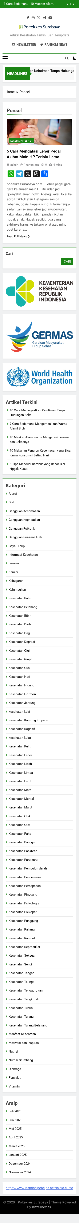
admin (14, 164)
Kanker (13, 572)
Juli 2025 (15, 1111)
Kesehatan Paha (20, 834)
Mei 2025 (15, 1129)
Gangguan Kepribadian (24, 520)
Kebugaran (16, 581)
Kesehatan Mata (20, 790)
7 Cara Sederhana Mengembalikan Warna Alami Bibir (15, 4)
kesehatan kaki (19, 712)
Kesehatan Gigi (19, 651)
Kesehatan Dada (20, 624)
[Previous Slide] (67, 4)
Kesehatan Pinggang (23, 894)
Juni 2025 (15, 1120)
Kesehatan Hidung (21, 685)
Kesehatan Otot (19, 825)
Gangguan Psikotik (22, 528)
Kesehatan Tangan (21, 973)
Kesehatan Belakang (23, 607)
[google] (44, 17)
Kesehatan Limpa (21, 773)
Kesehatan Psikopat (23, 912)
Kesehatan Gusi (20, 668)
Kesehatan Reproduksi (24, 947)
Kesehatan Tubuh (21, 1008)
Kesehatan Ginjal (20, 659)
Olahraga (15, 1069)
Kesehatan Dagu (20, 633)
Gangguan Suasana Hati (25, 537)
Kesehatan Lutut (20, 781)
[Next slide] (73, 4)
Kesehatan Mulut (20, 807)
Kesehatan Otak (20, 816)
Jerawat (14, 563)
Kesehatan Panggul (22, 842)
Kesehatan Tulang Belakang (28, 1025)
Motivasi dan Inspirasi (24, 1043)
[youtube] (50, 17)
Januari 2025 (18, 1155)
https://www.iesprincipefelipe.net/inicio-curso (39, 1188)
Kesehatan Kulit (20, 746)
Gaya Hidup (17, 546)
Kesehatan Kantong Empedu (28, 720)
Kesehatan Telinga (21, 982)
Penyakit (15, 1077)
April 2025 (16, 1137)
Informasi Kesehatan (23, 555)
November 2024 (20, 1172)
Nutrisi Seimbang (21, 1060)
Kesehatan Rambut (22, 938)
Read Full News (17, 236)
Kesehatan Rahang (22, 929)
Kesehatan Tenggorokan (26, 990)
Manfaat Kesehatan (22, 1034)
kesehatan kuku (20, 738)
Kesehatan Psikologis (24, 903)
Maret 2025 (16, 1146)
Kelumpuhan (17, 590)
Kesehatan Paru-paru (23, 860)
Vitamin (14, 1086)
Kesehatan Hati (19, 677)
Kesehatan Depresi (22, 642)
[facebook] (28, 17)
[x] (39, 17)
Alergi (13, 494)
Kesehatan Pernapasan (25, 886)
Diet (11, 502)
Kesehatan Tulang (21, 1016)
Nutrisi (13, 1051)
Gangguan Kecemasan (24, 511)
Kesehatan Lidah (20, 764)
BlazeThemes (41, 1207)
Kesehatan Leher (21, 141)
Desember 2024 (20, 1164)
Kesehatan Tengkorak (24, 999)
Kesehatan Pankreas (23, 851)
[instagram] (33, 17)
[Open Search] (66, 58)
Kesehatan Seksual (22, 955)
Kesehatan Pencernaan (25, 877)
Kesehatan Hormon (22, 694)
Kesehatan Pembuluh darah (28, 868)
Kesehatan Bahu (20, 598)
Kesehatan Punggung (23, 921)
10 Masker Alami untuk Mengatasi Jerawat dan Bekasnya (42, 4)
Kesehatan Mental (21, 799)
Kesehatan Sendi (20, 964)
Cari (9, 253)
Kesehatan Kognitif (22, 729)
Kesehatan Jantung (22, 703)
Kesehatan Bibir (20, 616)
